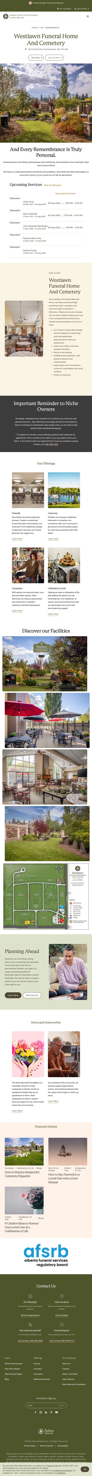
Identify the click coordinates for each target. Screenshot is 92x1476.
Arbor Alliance (68, 1379)
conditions (60, 1473)
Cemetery (38, 1369)
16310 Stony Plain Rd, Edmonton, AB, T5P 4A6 (48, 49)
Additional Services (42, 1379)
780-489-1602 (51, 444)
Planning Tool (32, 995)
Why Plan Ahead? (12, 1369)
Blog (7, 1379)
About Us (66, 1363)
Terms (45, 1468)
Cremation (38, 1374)
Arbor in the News (70, 1374)
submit (61, 1405)
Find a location (61, 1315)
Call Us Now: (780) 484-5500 (30, 1341)
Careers (65, 1369)
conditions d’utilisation (62, 1470)
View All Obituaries (52, 185)
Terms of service (46, 1446)
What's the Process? (14, 1363)
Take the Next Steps (13, 1374)
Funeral (37, 1363)
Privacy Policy (30, 1446)
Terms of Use (52, 1465)
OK (84, 1469)
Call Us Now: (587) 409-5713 (61, 1341)
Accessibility (63, 1446)
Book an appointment (30, 1315)
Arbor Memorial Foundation (74, 1384)
